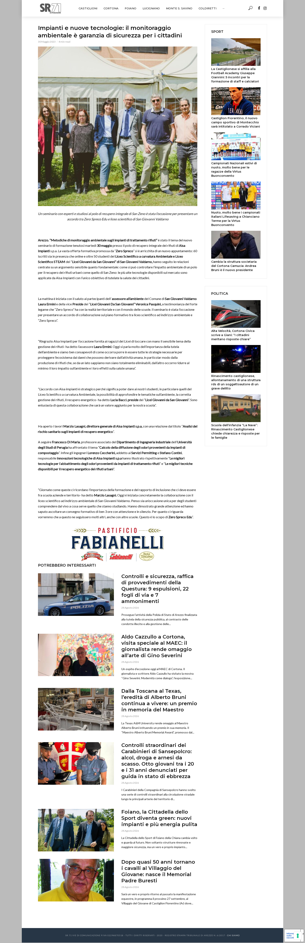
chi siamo (233, 935)
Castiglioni (88, 8)
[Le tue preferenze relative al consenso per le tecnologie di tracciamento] (298, 936)
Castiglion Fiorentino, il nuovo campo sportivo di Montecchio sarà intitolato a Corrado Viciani (235, 122)
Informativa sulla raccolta (292, 935)
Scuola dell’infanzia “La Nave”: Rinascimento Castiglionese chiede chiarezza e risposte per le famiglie (235, 431)
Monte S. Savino (179, 8)
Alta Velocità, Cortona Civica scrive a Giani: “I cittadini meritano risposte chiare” (233, 335)
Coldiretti (207, 8)
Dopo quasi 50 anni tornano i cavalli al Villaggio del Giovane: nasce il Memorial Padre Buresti (158, 871)
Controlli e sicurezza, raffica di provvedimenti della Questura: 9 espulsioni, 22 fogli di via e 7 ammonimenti (157, 588)
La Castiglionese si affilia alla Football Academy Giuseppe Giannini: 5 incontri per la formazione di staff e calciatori (235, 75)
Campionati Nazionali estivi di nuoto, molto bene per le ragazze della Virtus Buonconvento (234, 169)
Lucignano (151, 8)
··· (223, 8)
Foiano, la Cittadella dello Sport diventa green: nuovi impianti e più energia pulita (159, 818)
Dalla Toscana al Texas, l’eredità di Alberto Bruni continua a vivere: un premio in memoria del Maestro (159, 700)
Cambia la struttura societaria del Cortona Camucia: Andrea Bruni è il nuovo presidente (234, 266)
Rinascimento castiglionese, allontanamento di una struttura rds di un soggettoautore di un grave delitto (236, 382)
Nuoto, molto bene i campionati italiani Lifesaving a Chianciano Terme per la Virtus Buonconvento (235, 219)
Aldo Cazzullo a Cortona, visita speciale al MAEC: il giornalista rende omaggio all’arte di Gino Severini (156, 646)
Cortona (111, 8)
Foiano (130, 8)
